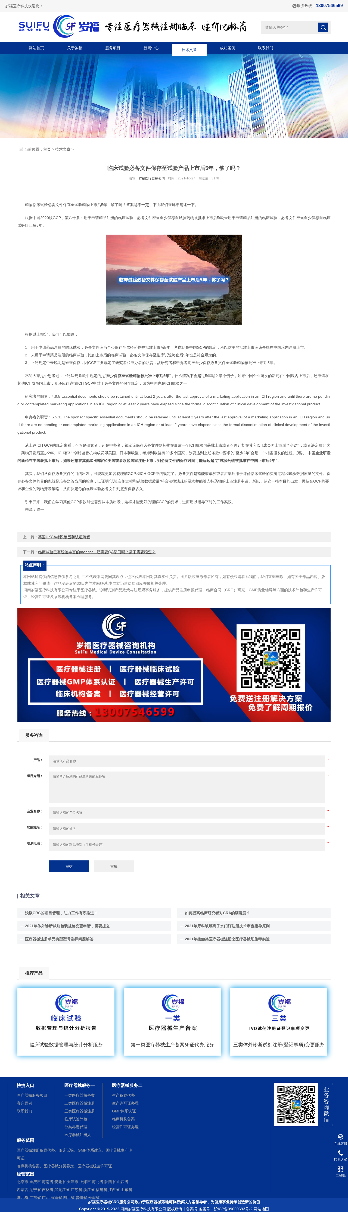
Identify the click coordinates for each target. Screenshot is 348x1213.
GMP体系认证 (124, 1111)
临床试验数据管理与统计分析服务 (66, 1044)
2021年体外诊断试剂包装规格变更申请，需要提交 (67, 926)
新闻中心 (151, 48)
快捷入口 (25, 1085)
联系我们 (265, 48)
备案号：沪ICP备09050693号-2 (226, 1209)
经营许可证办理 (125, 1127)
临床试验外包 (75, 1119)
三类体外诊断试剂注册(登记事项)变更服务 (279, 1044)
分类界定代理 (75, 1127)
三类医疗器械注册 (79, 1111)
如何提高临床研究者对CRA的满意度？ (217, 913)
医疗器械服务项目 (32, 1095)
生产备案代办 (123, 1095)
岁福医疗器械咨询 (152, 178)
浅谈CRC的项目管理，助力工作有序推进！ (61, 913)
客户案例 (24, 1103)
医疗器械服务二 (127, 1085)
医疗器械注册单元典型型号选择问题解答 (59, 939)
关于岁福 (74, 48)
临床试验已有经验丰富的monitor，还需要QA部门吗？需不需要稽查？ (97, 552)
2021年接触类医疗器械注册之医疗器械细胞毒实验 (227, 939)
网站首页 (36, 48)
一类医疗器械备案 (79, 1095)
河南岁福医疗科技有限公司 (143, 1209)
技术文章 (189, 48)
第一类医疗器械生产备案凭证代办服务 (172, 1044)
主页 (47, 149)
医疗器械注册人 (77, 1135)
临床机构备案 (123, 1119)
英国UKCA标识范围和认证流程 (64, 537)
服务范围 (25, 1140)
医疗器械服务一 (79, 1085)
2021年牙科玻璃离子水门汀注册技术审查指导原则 (227, 926)
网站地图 (261, 1209)
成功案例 (227, 48)
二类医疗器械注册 (79, 1103)
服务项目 (112, 48)
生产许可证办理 (125, 1103)
